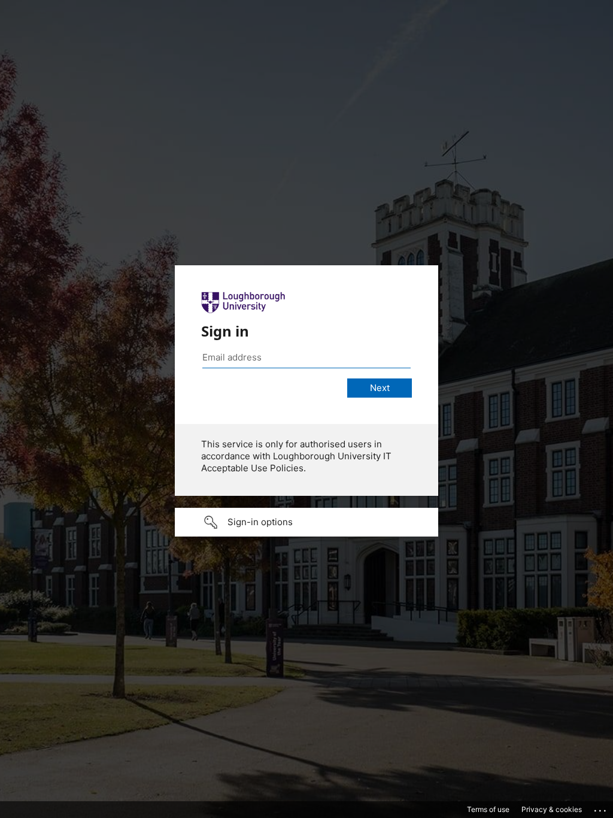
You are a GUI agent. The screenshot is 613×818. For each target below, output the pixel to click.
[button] (306, 522)
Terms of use (488, 809)
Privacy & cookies (551, 809)
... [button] (601, 808)
